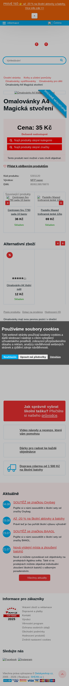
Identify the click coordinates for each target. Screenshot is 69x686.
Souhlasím (10, 357)
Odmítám (55, 357)
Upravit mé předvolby (33, 357)
